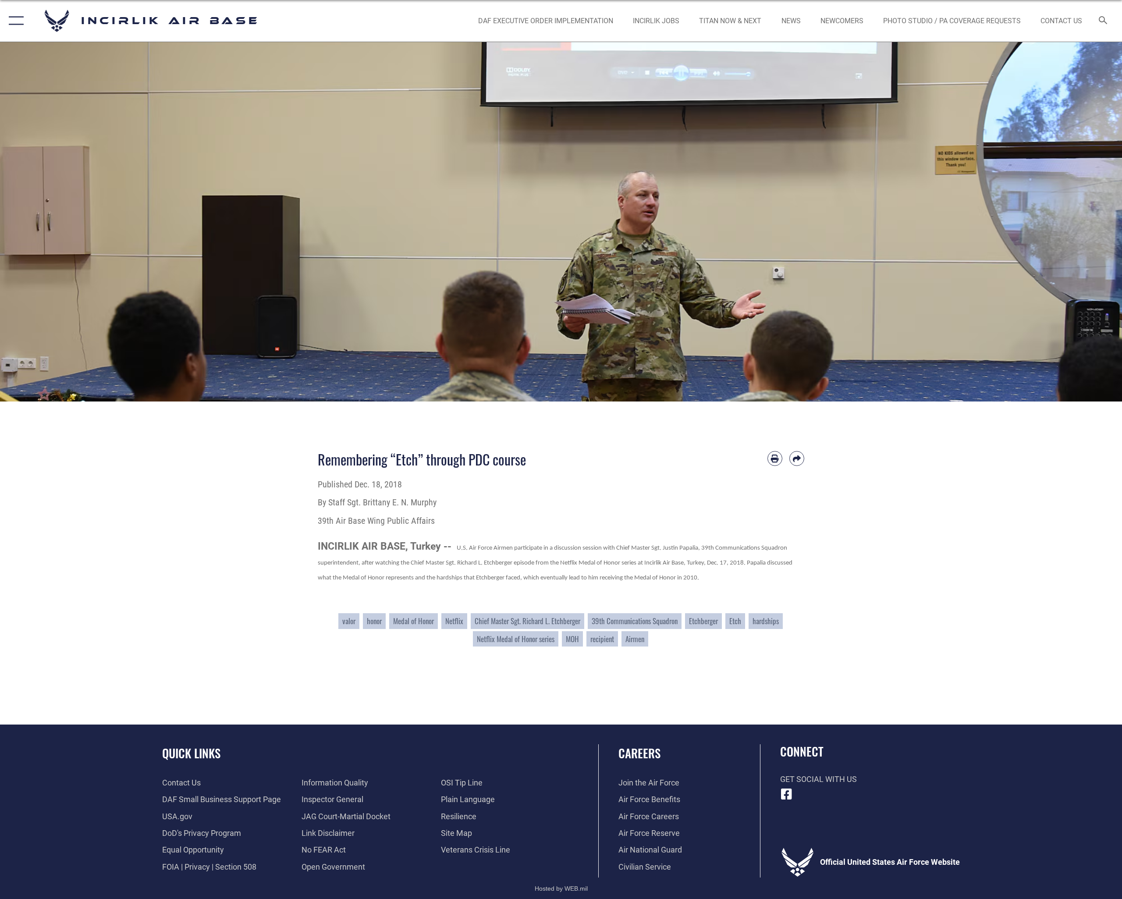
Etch (735, 620)
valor (348, 620)
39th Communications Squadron (635, 620)
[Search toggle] (1103, 21)
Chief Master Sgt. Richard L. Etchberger (527, 620)
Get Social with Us (818, 779)
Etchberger (703, 620)
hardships (766, 620)
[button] (14, 21)
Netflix (454, 620)
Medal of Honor (413, 620)
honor (374, 620)
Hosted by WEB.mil (561, 888)
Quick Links (191, 753)
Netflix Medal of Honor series (515, 638)
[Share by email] (796, 458)
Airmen (634, 638)
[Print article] (774, 458)
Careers (639, 753)
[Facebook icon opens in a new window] (786, 794)
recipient (602, 638)
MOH (572, 638)
